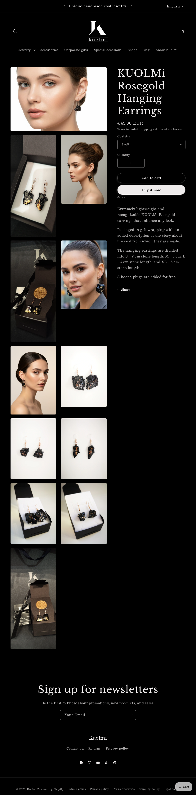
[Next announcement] (132, 6)
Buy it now (151, 190)
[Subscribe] (131, 715)
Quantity (123, 155)
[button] (15, 31)
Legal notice (172, 789)
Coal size (123, 136)
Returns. (95, 748)
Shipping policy (149, 789)
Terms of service (124, 789)
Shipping (146, 129)
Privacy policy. (118, 748)
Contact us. (75, 748)
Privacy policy (99, 789)
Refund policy (77, 789)
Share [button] (125, 289)
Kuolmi (32, 789)
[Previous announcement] (64, 6)
